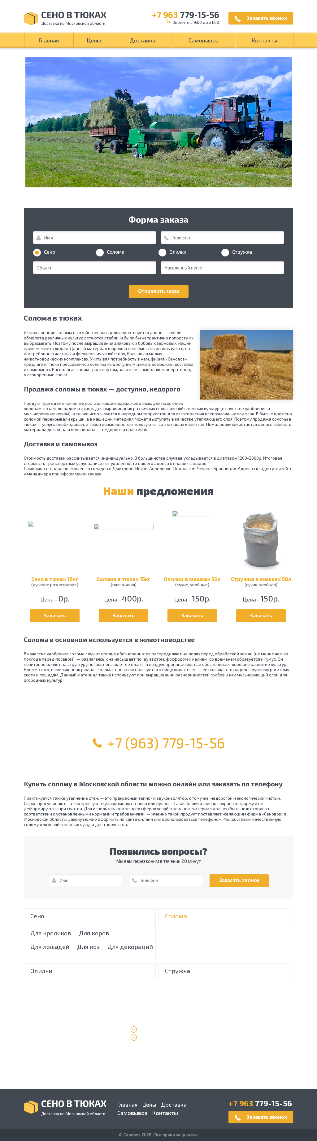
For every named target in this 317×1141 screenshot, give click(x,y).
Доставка (142, 40)
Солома (176, 916)
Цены (94, 40)
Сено (37, 916)
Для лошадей (49, 946)
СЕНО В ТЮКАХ (73, 19)
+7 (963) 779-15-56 (166, 742)
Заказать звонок (266, 18)
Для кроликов (50, 933)
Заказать (55, 615)
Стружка (177, 970)
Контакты (264, 40)
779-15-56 (185, 14)
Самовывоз (204, 40)
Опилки (41, 970)
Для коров (94, 933)
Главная (49, 40)
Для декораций (130, 946)
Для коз (88, 946)
